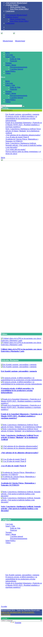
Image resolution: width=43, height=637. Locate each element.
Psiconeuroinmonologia (18, 538)
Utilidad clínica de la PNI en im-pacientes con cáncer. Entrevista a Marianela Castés (21, 350)
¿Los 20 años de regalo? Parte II (17, 137)
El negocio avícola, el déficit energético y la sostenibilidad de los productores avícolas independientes (21, 118)
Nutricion (13, 530)
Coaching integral (16, 536)
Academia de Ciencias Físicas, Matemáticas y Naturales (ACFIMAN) (22, 140)
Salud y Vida (10, 57)
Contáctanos (10, 11)
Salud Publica (10, 541)
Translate (18, 623)
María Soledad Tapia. (18, 7)
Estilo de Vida (15, 59)
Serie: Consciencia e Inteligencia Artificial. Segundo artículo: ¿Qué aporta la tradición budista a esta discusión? (24, 145)
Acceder (4, 606)
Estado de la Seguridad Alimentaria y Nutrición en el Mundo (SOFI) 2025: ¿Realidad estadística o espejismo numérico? (24, 125)
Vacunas (9, 63)
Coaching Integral (16, 69)
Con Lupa (9, 55)
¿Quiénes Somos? (12, 5)
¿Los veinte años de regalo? (16, 149)
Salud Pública (10, 71)
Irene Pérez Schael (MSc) (19, 9)
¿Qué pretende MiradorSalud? (16, 3)
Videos (8, 73)
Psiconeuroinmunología (18, 67)
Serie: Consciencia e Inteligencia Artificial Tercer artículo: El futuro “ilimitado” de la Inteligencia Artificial (23, 131)
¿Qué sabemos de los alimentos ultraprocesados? (23, 135)
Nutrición (13, 61)
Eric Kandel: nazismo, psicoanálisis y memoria (22, 114)
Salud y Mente (11, 65)
